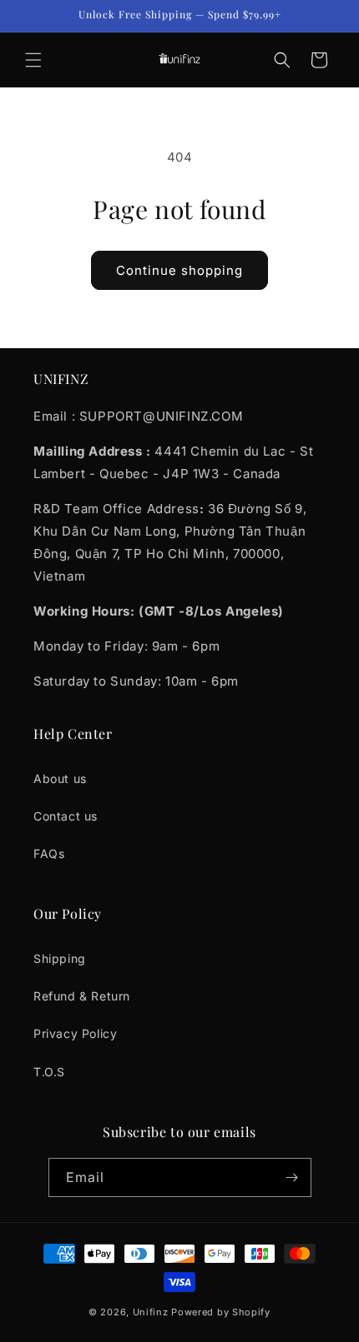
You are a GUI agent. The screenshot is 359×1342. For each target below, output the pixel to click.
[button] (33, 60)
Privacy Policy (75, 1033)
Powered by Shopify (221, 1312)
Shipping (59, 958)
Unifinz (151, 1312)
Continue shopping (179, 270)
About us (60, 778)
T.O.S (49, 1072)
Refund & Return (81, 996)
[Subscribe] (292, 1177)
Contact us (65, 816)
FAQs (48, 853)
